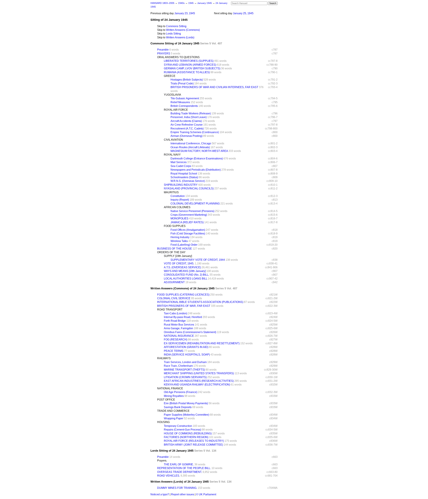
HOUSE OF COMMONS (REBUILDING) (188, 433)
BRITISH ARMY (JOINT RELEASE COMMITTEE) (193, 444)
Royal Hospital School (184, 173)
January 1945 (204, 3)
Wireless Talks (179, 241)
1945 (191, 3)
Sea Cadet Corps (181, 166)
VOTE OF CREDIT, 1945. (179, 263)
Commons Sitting (176, 26)
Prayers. (162, 460)
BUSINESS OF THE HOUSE (174, 248)
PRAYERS (163, 53)
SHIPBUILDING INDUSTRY (181, 184)
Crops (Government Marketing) (189, 214)
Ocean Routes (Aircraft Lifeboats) (190, 147)
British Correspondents (184, 105)
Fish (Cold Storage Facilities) (188, 233)
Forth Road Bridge (175, 320)
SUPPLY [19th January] (178, 256)
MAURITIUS (171, 192)
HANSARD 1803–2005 (162, 3)
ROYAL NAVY (172, 154)
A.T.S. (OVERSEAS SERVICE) (182, 267)
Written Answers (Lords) (180, 37)
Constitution (178, 196)
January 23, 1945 (184, 13)
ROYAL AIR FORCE (176, 109)
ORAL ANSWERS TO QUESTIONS (178, 57)
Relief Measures (180, 102)
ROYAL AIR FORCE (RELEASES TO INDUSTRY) (194, 440)
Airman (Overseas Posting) (186, 135)
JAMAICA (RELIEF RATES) (187, 222)
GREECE (169, 76)
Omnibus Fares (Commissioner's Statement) (190, 332)
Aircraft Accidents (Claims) (186, 121)
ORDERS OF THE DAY (171, 252)
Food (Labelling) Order (184, 244)
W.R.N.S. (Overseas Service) (188, 181)
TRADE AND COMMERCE (173, 410)
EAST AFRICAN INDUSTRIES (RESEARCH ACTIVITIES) (199, 380)
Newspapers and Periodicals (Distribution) (196, 169)
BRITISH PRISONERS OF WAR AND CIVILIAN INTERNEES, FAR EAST (214, 87)
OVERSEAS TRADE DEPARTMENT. (179, 472)
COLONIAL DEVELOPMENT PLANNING (195, 203)
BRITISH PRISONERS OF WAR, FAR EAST (183, 305)
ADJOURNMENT (174, 282)
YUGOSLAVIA (172, 94)
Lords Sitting (173, 33)
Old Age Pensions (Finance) (180, 392)
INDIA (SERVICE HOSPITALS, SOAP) (187, 354)
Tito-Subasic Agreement (185, 98)
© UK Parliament (206, 494)
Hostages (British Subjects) (187, 79)
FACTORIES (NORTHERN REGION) (186, 437)
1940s (181, 3)
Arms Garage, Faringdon (178, 328)
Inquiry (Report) (180, 199)
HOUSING (163, 422)
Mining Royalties (174, 396)
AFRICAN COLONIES (177, 207)
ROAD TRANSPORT (170, 309)
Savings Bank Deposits (178, 407)
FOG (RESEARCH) (175, 339)
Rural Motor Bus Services (179, 324)
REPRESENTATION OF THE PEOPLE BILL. (184, 468)
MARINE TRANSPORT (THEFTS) (184, 369)
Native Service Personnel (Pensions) (192, 211)
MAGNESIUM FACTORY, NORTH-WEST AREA (199, 151)
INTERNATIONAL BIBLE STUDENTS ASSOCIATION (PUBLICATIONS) (200, 302)
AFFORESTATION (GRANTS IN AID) (186, 347)
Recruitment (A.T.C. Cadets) (187, 128)
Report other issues (182, 494)
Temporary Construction (178, 425)
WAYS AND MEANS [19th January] (185, 271)
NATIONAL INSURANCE (179, 335)
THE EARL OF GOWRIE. (179, 464)
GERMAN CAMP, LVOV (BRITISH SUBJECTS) (192, 68)
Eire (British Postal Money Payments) (186, 403)
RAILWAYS (164, 358)
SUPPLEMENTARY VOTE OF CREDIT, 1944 (198, 259)
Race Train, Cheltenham (178, 365)
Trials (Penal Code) (182, 83)
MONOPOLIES (179, 218)
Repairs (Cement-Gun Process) (182, 429)
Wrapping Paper (173, 418)
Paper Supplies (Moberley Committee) (186, 414)
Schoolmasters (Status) (184, 177)
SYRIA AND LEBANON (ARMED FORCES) (190, 64)
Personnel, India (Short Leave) (189, 117)
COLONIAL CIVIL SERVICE (173, 298)
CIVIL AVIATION (173, 139)
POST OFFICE (166, 399)
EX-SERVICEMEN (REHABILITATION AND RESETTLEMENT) (202, 343)
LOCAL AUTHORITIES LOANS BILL (185, 278)
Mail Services (179, 162)
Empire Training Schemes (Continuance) (195, 132)
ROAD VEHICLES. (168, 475)
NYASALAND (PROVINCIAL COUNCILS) (189, 188)
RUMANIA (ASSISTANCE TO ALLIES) (187, 72)
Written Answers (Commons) (183, 29)
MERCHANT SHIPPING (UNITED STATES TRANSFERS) (199, 373)
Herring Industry (180, 237)
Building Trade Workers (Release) (191, 113)
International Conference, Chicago (191, 143)
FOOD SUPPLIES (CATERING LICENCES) (183, 294)
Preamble (163, 49)
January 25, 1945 (243, 13)
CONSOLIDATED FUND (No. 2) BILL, (186, 274)
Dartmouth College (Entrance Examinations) (197, 158)
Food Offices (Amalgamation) (188, 229)
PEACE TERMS (173, 350)
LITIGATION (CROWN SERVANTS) (185, 377)
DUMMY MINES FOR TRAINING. (177, 487)
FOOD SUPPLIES (175, 226)
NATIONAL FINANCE (170, 388)
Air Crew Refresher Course (187, 124)
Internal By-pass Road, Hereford (183, 317)
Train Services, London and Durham (185, 362)
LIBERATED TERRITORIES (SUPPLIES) (188, 60)
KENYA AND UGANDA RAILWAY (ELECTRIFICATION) (197, 384)
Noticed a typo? (159, 494)
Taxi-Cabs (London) (175, 313)
